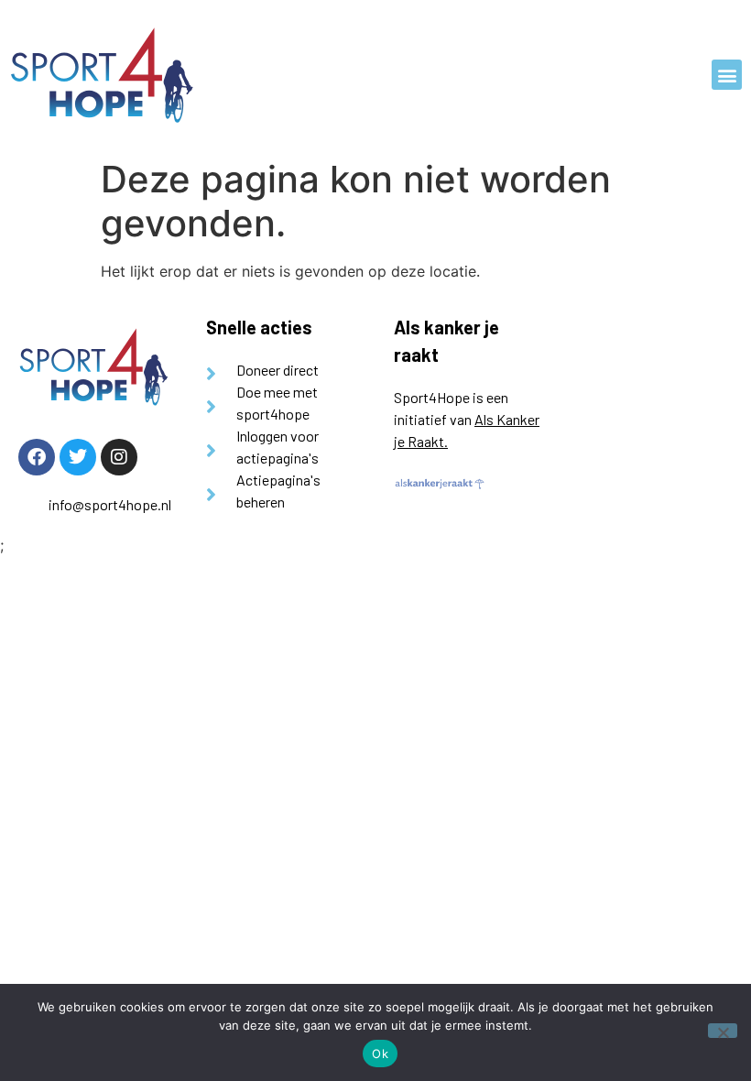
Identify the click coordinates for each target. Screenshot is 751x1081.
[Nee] (722, 1030)
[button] (727, 75)
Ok (380, 1053)
